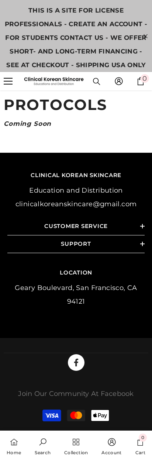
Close (145, 36)
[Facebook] (76, 362)
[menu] (8, 81)
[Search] (96, 81)
